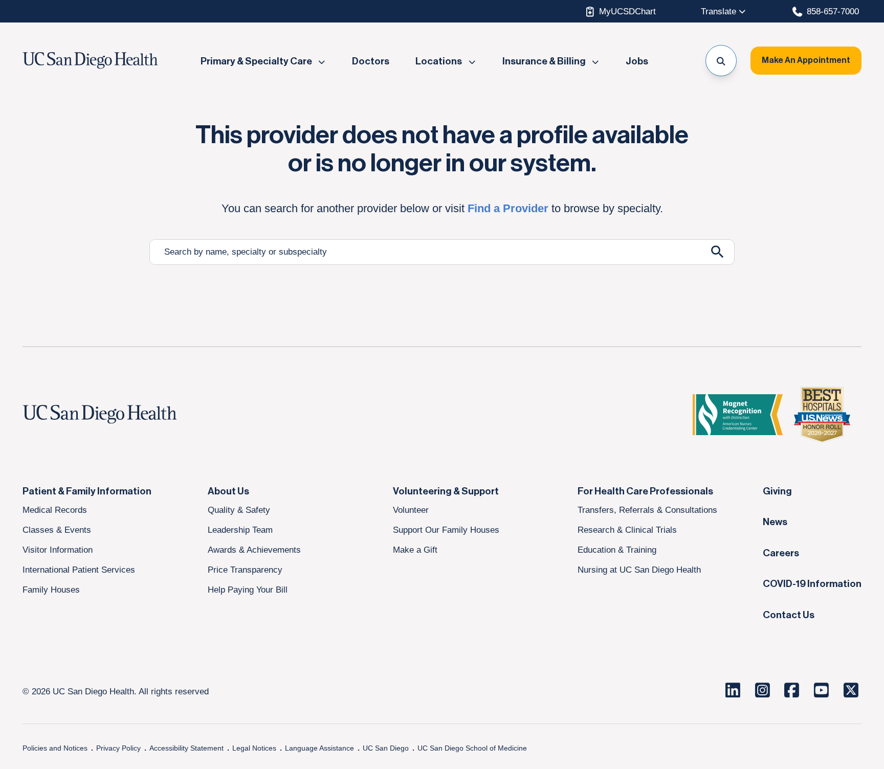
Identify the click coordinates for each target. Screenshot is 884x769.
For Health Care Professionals (645, 491)
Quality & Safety (239, 509)
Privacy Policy (118, 748)
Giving (777, 491)
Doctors (370, 61)
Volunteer (411, 509)
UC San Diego (386, 748)
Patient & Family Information (87, 491)
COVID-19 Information (812, 584)
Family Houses (51, 589)
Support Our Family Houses (446, 529)
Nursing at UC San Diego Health (639, 569)
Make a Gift (415, 549)
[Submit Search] (717, 252)
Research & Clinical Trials (627, 529)
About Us (228, 491)
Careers (781, 553)
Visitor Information (58, 549)
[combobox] (425, 252)
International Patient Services (79, 569)
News (775, 522)
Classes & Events (57, 529)
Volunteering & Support (446, 491)
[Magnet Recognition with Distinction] (738, 414)
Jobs (637, 61)
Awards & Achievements (254, 549)
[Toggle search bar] (721, 60)
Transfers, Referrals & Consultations (647, 509)
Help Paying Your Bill (248, 589)
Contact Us (788, 615)
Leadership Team (240, 529)
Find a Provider (508, 208)
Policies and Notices (55, 748)
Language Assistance (319, 748)
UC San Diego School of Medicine (472, 748)
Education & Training (617, 549)
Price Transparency (245, 569)
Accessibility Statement (186, 748)
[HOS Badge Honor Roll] (822, 414)
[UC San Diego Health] (119, 414)
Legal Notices (254, 748)
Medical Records (55, 509)
